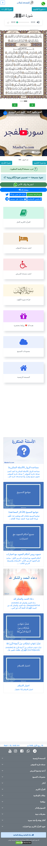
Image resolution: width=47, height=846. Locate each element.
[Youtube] (11, 751)
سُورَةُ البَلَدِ (7, 163)
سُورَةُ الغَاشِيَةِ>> (39, 9)
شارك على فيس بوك (18, 194)
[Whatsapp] (29, 751)
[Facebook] (22, 751)
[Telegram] (35, 751)
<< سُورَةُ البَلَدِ (6, 9)
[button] (38, 22)
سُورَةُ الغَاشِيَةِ (39, 163)
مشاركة (24, 189)
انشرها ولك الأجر (25, 184)
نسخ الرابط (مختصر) (34, 194)
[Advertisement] (23, 408)
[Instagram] (16, 751)
